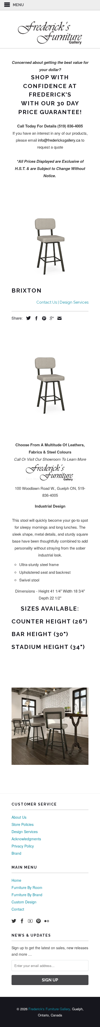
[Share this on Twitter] (27, 318)
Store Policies (23, 824)
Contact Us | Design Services (62, 302)
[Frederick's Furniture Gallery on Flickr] (46, 921)
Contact (18, 909)
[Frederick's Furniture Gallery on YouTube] (30, 921)
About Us (19, 817)
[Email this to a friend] (58, 318)
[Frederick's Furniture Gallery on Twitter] (14, 921)
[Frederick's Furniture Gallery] (50, 32)
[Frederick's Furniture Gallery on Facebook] (22, 921)
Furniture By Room (27, 887)
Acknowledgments (26, 838)
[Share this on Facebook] (35, 318)
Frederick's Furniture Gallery (49, 1008)
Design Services (25, 831)
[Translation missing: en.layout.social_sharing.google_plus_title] (50, 318)
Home (16, 880)
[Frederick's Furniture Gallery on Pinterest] (38, 921)
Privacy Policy (23, 846)
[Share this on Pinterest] (42, 318)
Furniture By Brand (27, 894)
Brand (16, 853)
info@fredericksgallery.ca (59, 140)
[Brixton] (50, 240)
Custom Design (24, 901)
